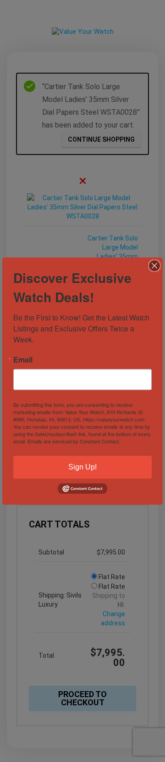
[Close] (154, 265)
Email (23, 359)
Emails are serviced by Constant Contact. (74, 441)
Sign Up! (82, 467)
